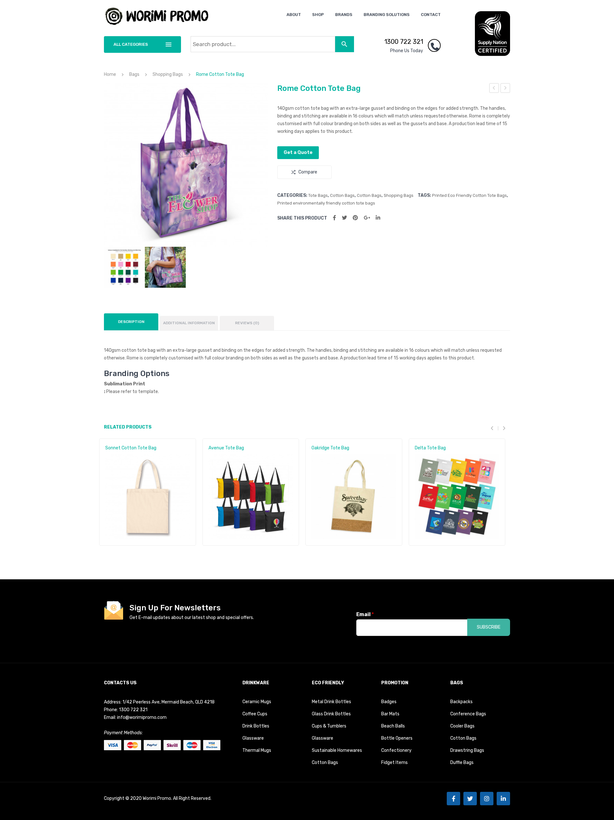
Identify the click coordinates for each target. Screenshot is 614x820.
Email (365, 614)
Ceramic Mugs (256, 701)
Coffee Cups (254, 714)
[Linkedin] (503, 798)
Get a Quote (298, 152)
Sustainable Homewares (337, 750)
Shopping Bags (168, 74)
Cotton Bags (342, 195)
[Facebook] (334, 217)
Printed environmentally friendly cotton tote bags (326, 203)
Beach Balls (393, 726)
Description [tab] (131, 321)
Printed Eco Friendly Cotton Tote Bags (469, 195)
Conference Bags (468, 714)
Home (110, 74)
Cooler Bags (462, 726)
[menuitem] (294, 15)
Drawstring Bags (467, 750)
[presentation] (494, 428)
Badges (389, 701)
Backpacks (461, 701)
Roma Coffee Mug (505, 89)
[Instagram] (486, 798)
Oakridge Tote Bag (330, 448)
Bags (134, 74)
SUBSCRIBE (488, 627)
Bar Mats (390, 714)
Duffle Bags (462, 762)
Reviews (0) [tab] (247, 323)
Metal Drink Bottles (331, 701)
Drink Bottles (255, 726)
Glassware (253, 738)
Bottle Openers (397, 738)
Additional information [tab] (189, 323)
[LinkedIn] (378, 217)
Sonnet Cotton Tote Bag (130, 448)
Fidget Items (394, 762)
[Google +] (367, 217)
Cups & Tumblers (329, 726)
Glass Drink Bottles (331, 714)
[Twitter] (344, 217)
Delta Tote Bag (430, 448)
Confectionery (396, 750)
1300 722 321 (403, 41)
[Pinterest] (355, 217)
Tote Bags (318, 195)
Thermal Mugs (256, 750)
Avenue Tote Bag (226, 448)
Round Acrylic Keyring (494, 89)
